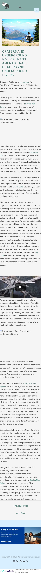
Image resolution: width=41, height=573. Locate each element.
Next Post (20, 513)
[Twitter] (27, 561)
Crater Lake (17, 187)
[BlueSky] (17, 561)
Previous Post (20, 505)
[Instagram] (14, 561)
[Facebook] (21, 561)
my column (24, 82)
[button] (20, 7)
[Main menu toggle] (36, 10)
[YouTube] (24, 561)
